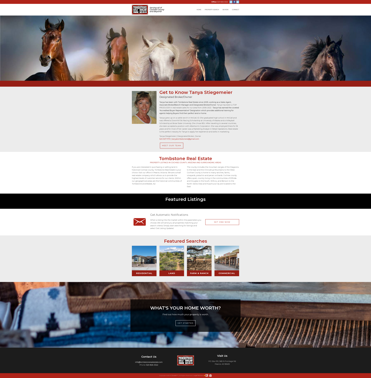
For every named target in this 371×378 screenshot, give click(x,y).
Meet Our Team (171, 146)
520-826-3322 (152, 365)
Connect (235, 10)
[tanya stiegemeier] (144, 106)
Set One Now (222, 222)
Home (199, 10)
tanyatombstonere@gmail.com (185, 139)
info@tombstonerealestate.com (149, 362)
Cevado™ (174, 375)
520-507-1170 (164, 139)
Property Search (212, 10)
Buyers (225, 10)
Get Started (185, 323)
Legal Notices (198, 375)
